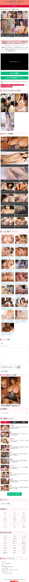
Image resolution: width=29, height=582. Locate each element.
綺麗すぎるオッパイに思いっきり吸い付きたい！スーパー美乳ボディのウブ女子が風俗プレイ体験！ (7, 258)
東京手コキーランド (6, 571)
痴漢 (14, 527)
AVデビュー (5, 527)
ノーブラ (14, 522)
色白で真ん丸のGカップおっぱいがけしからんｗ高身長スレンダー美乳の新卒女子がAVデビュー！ (7, 295)
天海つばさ (3, 86)
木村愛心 (5, 548)
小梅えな (24, 540)
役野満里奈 (5, 552)
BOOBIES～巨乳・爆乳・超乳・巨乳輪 (9, 569)
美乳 (23, 84)
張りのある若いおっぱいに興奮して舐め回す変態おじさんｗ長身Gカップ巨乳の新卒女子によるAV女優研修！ (21, 245)
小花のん (5, 545)
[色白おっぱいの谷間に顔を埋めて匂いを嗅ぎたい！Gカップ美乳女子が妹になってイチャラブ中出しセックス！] (21, 306)
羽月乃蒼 (5, 536)
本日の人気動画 (14, 73)
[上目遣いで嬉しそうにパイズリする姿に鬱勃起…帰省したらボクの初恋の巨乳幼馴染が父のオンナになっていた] (21, 256)
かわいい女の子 (4, 84)
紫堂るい (14, 552)
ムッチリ (5, 524)
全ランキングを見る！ (14, 494)
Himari (5, 540)
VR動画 (23, 527)
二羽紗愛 (24, 545)
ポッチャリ (14, 524)
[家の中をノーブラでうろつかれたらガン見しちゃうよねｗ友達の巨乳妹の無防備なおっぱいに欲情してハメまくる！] (7, 319)
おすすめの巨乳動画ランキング (14, 77)
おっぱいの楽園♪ (5, 568)
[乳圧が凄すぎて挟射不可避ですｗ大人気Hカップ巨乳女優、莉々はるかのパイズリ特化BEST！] (21, 293)
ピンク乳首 (24, 519)
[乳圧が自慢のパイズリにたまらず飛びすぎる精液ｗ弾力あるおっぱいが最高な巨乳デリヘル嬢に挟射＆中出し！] (7, 306)
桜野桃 (5, 538)
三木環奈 (14, 550)
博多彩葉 (14, 538)
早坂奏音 (24, 548)
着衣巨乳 (5, 519)
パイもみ (14, 515)
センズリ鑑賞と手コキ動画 (7, 573)
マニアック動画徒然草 (6, 563)
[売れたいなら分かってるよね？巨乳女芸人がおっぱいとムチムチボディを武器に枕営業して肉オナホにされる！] (21, 281)
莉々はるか (24, 550)
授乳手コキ (24, 517)
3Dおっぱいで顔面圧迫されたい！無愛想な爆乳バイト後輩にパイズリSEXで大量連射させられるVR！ (7, 283)
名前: (2, 343)
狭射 (5, 517)
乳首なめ (24, 515)
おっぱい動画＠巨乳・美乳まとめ (14, 1)
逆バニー (24, 524)
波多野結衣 (14, 540)
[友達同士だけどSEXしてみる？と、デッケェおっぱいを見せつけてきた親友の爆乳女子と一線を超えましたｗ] (7, 331)
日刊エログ (4, 561)
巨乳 (5, 512)
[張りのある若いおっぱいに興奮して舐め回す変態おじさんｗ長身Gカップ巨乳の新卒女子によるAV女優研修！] (21, 243)
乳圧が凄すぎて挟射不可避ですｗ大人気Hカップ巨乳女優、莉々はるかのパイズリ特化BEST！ (21, 295)
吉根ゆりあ (14, 543)
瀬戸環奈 (14, 548)
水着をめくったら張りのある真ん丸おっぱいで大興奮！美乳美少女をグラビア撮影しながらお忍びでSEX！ (7, 270)
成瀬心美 (10, 86)
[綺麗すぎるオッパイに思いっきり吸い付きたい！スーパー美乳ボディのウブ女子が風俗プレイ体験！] (7, 256)
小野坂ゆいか (23, 543)
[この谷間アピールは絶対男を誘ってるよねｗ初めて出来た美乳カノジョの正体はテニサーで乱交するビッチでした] (21, 319)
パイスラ (24, 522)
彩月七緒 (14, 536)
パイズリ (12, 84)
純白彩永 (5, 550)
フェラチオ (17, 84)
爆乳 (24, 512)
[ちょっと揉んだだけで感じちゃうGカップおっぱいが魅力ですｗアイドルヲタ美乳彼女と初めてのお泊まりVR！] (7, 243)
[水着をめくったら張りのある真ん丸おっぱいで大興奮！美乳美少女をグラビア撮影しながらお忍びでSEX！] (7, 268)
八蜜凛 (23, 552)
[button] (11, 37)
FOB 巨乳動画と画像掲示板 (7, 566)
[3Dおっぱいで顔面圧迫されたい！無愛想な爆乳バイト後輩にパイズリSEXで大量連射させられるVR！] (7, 281)
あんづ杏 (5, 543)
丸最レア (14, 545)
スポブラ (5, 522)
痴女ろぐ (3, 565)
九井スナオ (24, 538)
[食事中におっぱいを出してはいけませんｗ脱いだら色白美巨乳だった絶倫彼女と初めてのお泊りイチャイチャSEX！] (21, 268)
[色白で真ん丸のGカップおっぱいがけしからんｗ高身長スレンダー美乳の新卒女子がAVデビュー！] (7, 293)
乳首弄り (14, 517)
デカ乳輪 (14, 519)
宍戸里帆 (24, 536)
